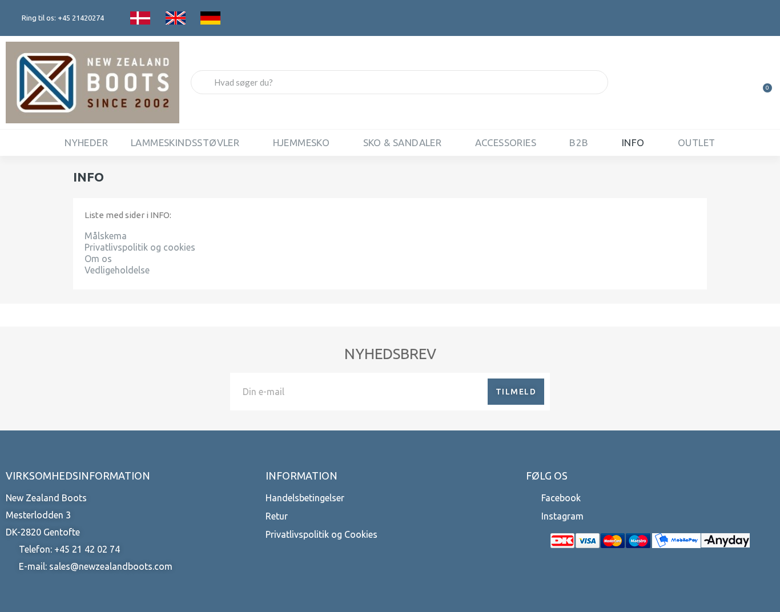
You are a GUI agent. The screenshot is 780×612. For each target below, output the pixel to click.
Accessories (505, 142)
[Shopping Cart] (762, 82)
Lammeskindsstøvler (185, 142)
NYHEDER (86, 142)
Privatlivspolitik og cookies (140, 247)
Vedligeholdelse (117, 270)
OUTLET (696, 142)
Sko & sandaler (402, 142)
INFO (633, 142)
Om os (98, 258)
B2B (578, 142)
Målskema (106, 236)
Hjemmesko (301, 142)
